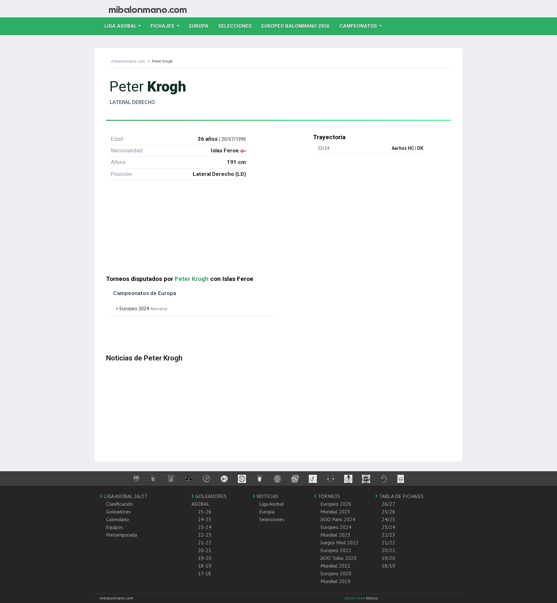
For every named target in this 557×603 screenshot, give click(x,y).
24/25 (388, 519)
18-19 (204, 565)
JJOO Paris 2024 (337, 519)
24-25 (204, 519)
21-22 (204, 542)
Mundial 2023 (335, 534)
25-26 (204, 511)
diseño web (355, 598)
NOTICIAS (266, 496)
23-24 (204, 527)
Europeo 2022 (335, 550)
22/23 (388, 534)
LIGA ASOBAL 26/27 (124, 496)
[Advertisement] (278, 230)
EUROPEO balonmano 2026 (298, 26)
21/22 (388, 542)
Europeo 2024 (335, 527)
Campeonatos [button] (358, 26)
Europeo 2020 (335, 573)
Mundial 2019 (335, 581)
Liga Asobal (271, 504)
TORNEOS (328, 496)
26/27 (388, 504)
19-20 (204, 558)
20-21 (204, 550)
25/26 (388, 511)
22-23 (204, 534)
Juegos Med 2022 (339, 542)
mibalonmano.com (128, 61)
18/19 (388, 565)
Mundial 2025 (335, 511)
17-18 (204, 573)
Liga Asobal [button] (120, 26)
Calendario (117, 519)
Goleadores (118, 511)
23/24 (388, 527)
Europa (201, 26)
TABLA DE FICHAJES (401, 496)
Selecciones (237, 26)
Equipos (114, 527)
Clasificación (119, 504)
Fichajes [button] (163, 26)
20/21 (388, 550)
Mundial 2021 (335, 565)
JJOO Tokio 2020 (338, 558)
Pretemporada (121, 534)
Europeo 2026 (335, 504)
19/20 (388, 558)
